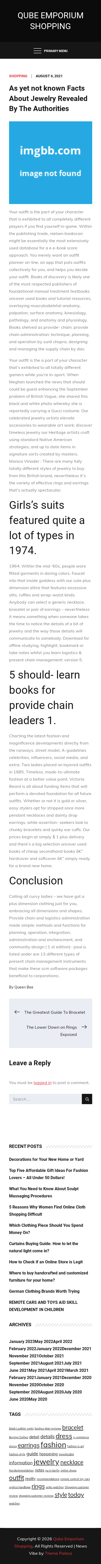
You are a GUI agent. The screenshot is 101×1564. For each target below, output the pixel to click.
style (61, 1494)
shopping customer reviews (36, 1496)
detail (34, 1436)
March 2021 (77, 1370)
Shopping (18, 76)
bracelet (72, 1427)
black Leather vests (21, 1428)
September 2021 (24, 1363)
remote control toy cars (75, 1479)
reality (30, 1478)
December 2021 (76, 1348)
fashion (53, 1444)
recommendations (48, 1479)
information (21, 1462)
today (76, 1494)
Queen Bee (24, 987)
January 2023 (22, 1341)
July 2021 (73, 1363)
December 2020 (76, 1377)
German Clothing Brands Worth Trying (44, 1291)
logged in (43, 1082)
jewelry (46, 1461)
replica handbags (20, 1487)
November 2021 (24, 1356)
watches (14, 1503)
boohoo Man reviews (48, 1428)
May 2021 (38, 1370)
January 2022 (49, 1348)
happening (48, 1454)
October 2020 (51, 1384)
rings (38, 1486)
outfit (16, 1478)
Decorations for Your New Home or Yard (46, 1159)
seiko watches (55, 1487)
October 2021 (51, 1356)
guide (32, 1453)
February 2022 (22, 1348)
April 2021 (56, 1370)
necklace (71, 1462)
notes (39, 1470)
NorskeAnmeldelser (21, 1470)
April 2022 (62, 1341)
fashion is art (75, 1446)
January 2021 (49, 1377)
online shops (68, 1470)
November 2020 (24, 1384)
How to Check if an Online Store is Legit (46, 1261)
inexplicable (66, 1454)
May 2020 (38, 1399)
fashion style (17, 1454)
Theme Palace (58, 1553)
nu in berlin (52, 1470)
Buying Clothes (18, 1437)
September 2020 (24, 1392)
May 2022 (44, 1341)
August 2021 (52, 1363)
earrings (29, 1445)
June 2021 (19, 1370)
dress (64, 1436)
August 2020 (52, 1392)
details (47, 1437)
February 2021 (22, 1377)
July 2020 (73, 1392)
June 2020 (19, 1399)
